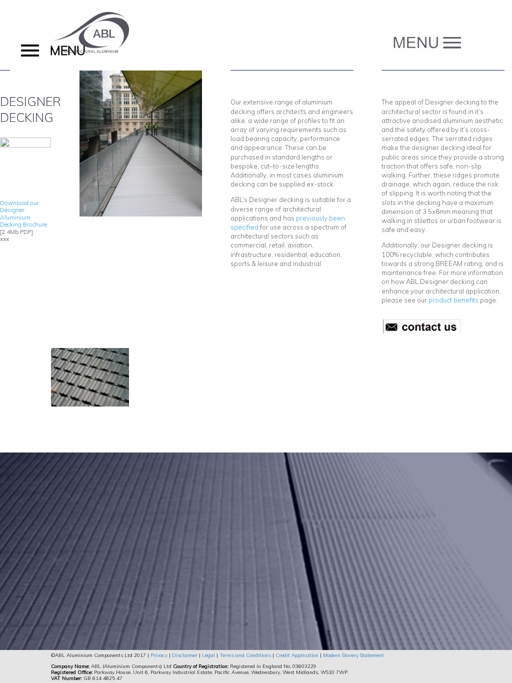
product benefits (453, 300)
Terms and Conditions (245, 655)
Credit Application (297, 655)
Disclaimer (185, 655)
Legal (208, 655)
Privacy (159, 655)
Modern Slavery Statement (353, 655)
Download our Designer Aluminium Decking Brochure (23, 213)
